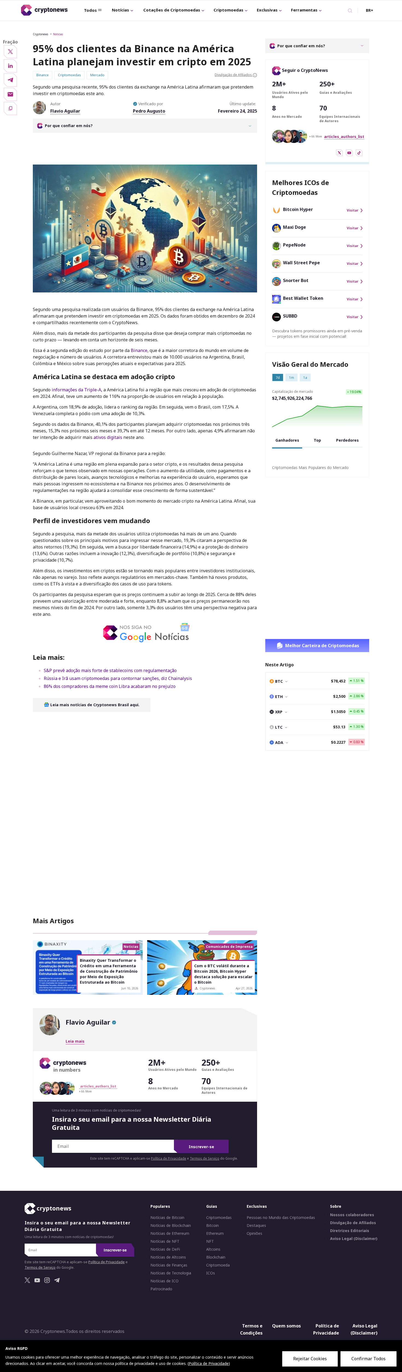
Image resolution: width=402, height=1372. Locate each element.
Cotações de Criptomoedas (171, 10)
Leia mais (75, 1041)
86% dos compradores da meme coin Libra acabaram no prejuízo (110, 686)
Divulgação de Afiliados (353, 1223)
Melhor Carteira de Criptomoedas (322, 646)
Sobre (335, 1206)
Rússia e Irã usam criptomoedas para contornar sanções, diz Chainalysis (118, 678)
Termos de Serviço (204, 1158)
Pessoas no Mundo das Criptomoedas (281, 1218)
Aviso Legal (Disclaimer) (353, 1239)
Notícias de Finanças (168, 1265)
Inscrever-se (201, 1146)
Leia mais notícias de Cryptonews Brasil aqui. (94, 704)
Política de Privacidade (168, 1158)
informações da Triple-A (76, 390)
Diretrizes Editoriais (349, 1231)
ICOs (210, 1273)
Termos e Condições (251, 1329)
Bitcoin (212, 1226)
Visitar (353, 210)
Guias (211, 1206)
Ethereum (215, 1234)
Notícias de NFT (164, 1241)
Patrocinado (161, 1289)
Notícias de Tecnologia (170, 1273)
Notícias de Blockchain (170, 1226)
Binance (139, 350)
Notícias (120, 10)
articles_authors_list (344, 136)
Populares (160, 1206)
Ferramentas (304, 10)
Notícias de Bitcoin (167, 1218)
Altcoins (213, 1249)
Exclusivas (267, 10)
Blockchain (215, 1257)
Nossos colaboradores (352, 1215)
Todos (90, 10)
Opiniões (254, 1234)
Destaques (256, 1226)
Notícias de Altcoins (168, 1257)
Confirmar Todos (368, 1359)
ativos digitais (108, 437)
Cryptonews (40, 34)
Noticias (58, 34)
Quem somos (286, 1326)
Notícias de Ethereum (169, 1234)
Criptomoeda (218, 1265)
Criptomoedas (228, 10)
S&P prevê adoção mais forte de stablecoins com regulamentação (110, 670)
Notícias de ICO (164, 1281)
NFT (210, 1241)
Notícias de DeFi (165, 1249)
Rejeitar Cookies (310, 1359)
